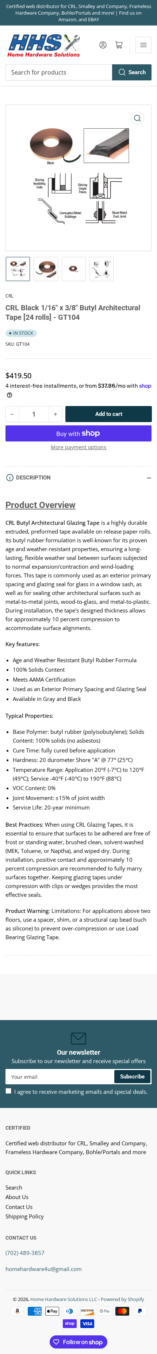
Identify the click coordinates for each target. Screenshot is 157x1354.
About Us (16, 1197)
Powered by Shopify (122, 1299)
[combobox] (78, 72)
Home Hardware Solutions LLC (63, 1299)
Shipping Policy (24, 1216)
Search (137, 72)
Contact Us (18, 1206)
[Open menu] (143, 45)
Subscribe (132, 1076)
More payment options (78, 447)
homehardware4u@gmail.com (43, 1269)
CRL (9, 296)
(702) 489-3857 (25, 1252)
